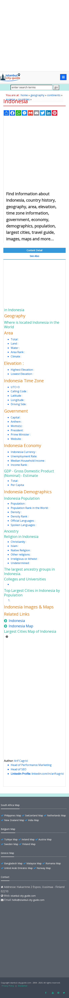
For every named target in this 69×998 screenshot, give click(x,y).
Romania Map (53, 863)
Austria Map (45, 839)
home (24, 95)
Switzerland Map (34, 815)
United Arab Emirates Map (18, 868)
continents (53, 95)
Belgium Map (8, 829)
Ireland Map (28, 839)
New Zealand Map (14, 820)
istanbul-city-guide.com (23, 895)
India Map (33, 820)
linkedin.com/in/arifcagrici (47, 773)
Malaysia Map (34, 863)
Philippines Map (12, 815)
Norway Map (44, 868)
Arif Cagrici (21, 761)
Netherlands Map (56, 815)
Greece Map (7, 853)
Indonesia (17, 620)
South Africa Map (10, 805)
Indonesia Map (21, 626)
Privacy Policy (8, 985)
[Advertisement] (34, 35)
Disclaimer (22, 985)
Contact (5, 877)
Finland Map (29, 844)
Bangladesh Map (13, 863)
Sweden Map (11, 844)
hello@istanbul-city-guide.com (28, 899)
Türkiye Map (11, 839)
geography (37, 95)
